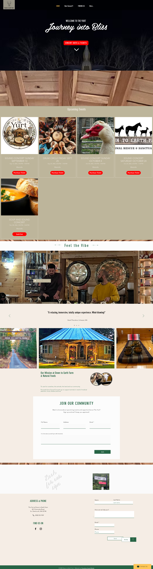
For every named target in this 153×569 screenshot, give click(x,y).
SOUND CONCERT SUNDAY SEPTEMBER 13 (19, 159)
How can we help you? (102, 509)
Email (91, 422)
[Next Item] (150, 348)
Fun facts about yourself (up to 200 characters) (52, 433)
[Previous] (9, 315)
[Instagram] (6, 265)
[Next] (143, 315)
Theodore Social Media (87, 568)
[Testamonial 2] (76, 325)
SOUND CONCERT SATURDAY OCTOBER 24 (134, 159)
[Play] (35, 281)
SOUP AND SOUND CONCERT (19, 221)
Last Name (116, 500)
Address (66, 422)
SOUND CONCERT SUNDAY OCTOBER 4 (95, 159)
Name (97, 500)
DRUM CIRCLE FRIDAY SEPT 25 (57, 159)
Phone (97, 529)
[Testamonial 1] (74, 325)
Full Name (44, 422)
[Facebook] (6, 260)
